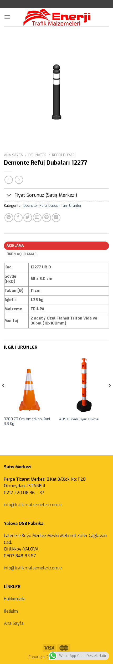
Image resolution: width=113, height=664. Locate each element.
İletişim (11, 611)
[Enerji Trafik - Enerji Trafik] (57, 17)
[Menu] (7, 17)
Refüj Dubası (63, 155)
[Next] (109, 396)
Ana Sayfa (13, 155)
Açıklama (15, 245)
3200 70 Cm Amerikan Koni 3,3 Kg (27, 421)
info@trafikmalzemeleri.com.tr (33, 505)
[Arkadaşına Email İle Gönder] (37, 217)
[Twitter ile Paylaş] (27, 217)
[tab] (56, 246)
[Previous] (3, 396)
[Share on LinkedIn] (56, 217)
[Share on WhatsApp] (8, 217)
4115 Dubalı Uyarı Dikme (79, 419)
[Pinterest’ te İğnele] (46, 217)
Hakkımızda (14, 599)
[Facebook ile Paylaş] (18, 217)
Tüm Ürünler (71, 205)
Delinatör (37, 155)
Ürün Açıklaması (22, 254)
